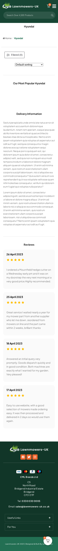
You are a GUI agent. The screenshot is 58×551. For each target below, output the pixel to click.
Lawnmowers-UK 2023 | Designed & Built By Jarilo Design (29, 544)
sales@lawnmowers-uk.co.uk (29, 506)
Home (8, 38)
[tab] (29, 517)
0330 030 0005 (29, 500)
